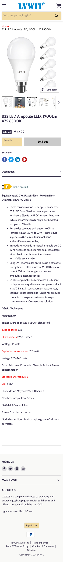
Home (5, 26)
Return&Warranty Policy (17, 546)
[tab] (31, 172)
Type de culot (9, 329)
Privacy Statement (20, 542)
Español (30, 525)
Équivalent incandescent (15, 351)
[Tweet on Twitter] (11, 159)
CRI (4, 383)
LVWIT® (6, 496)
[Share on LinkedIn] (17, 159)
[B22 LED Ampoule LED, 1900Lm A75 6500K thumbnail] (7, 102)
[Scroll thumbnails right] (58, 102)
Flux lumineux (9, 337)
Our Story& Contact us (43, 546)
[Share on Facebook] (4, 159)
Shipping (31, 549)
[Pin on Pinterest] (24, 159)
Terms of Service (40, 542)
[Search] (56, 16)
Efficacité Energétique (14, 376)
